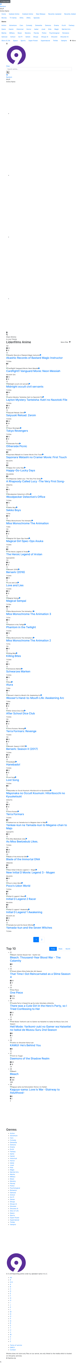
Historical (20, 29)
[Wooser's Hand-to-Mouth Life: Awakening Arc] (41, 695)
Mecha (4, 33)
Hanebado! (13, 764)
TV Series (13, 18)
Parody (36, 33)
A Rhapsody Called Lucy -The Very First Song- (35, 481)
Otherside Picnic (16, 446)
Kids (49, 29)
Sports (23, 40)
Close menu (6, 1)
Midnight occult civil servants (24, 386)
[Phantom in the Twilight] (25, 624)
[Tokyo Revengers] (20, 428)
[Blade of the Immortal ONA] (28, 856)
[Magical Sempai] (19, 598)
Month (68, 949)
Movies (4, 18)
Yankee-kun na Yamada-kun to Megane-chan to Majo (36, 826)
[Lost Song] (15, 777)
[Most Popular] (41, 299)
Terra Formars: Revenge (21, 731)
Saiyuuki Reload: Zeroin (21, 415)
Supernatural (45, 40)
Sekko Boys (13, 510)
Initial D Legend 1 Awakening (24, 912)
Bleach (14, 1074)
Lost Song (12, 780)
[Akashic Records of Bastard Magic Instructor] (40, 355)
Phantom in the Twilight (21, 627)
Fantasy (71, 25)
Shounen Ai (64, 37)
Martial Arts (66, 29)
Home (4, 14)
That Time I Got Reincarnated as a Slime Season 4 (40, 975)
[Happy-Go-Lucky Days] (25, 468)
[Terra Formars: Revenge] (25, 728)
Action (4, 25)
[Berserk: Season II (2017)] (26, 746)
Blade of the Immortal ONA (23, 859)
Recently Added (70, 14)
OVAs (21, 18)
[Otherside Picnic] (20, 443)
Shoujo (35, 37)
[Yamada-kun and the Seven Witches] (34, 925)
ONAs (28, 18)
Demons (48, 25)
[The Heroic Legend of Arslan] (29, 551)
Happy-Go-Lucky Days (20, 470)
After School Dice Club (20, 713)
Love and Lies (14, 585)
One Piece (16, 992)
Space (15, 40)
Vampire (64, 40)
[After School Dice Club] (25, 711)
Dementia (38, 25)
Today (53, 949)
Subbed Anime (14, 14)
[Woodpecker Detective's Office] (31, 494)
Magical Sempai (16, 600)
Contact (13, 1350)
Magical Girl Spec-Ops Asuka (24, 541)
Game (4, 29)
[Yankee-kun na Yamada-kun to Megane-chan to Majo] (46, 822)
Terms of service (16, 1345)
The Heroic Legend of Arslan (24, 554)
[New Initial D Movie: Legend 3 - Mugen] (36, 870)
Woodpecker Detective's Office (25, 496)
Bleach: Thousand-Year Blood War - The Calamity (35, 959)
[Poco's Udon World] (22, 883)
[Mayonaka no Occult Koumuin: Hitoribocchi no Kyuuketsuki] (50, 790)
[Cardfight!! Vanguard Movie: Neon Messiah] (39, 368)
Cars (21, 25)
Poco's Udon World (18, 885)
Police (44, 33)
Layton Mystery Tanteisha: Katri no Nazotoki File (36, 399)
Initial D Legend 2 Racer (21, 899)
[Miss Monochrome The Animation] (32, 520)
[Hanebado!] (16, 762)
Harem (11, 29)
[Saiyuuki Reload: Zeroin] (25, 412)
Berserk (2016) (15, 572)
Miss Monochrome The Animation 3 (28, 614)
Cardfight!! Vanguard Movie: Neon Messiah (33, 371)
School (12, 37)
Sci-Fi (20, 37)
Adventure (13, 25)
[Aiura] (12, 682)
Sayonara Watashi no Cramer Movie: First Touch (36, 457)
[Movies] (41, 175)
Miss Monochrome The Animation (27, 523)
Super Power (33, 40)
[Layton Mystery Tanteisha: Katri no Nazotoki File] (43, 397)
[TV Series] (41, 237)
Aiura (9, 684)
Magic (56, 29)
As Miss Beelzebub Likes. (22, 841)
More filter (64, 342)
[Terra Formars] (18, 811)
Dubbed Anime (27, 14)
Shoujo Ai (44, 37)
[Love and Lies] (18, 582)
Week (60, 949)
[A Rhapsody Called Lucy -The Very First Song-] (42, 479)
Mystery (28, 33)
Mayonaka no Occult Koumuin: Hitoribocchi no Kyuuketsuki (35, 795)
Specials (37, 18)
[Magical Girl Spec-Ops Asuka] (29, 538)
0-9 (11, 1282)
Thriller (55, 40)
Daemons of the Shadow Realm (29, 1058)
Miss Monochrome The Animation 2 (28, 640)
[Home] (41, 113)
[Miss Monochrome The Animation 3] (34, 611)
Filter (8, 66)
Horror (28, 29)
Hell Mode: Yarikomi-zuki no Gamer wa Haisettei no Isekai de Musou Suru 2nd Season (40, 1028)
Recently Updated (54, 14)
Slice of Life (6, 40)
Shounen (54, 37)
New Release (40, 14)
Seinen (27, 37)
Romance (65, 33)
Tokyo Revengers (17, 430)
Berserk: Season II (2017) (22, 749)
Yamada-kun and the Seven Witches (29, 927)
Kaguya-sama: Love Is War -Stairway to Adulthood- (35, 1091)
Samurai (4, 37)
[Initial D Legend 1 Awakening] (29, 909)
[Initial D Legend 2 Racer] (25, 896)
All (11, 1277)
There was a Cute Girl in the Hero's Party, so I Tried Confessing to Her (38, 1007)
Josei (43, 29)
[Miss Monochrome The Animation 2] (34, 638)
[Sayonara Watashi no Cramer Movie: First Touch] (43, 454)
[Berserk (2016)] (19, 569)
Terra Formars (15, 814)
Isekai (36, 29)
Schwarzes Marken (18, 671)
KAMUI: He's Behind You (25, 1045)
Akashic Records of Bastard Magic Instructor (34, 357)
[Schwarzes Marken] (22, 669)
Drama (56, 25)
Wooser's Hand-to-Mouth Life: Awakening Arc (35, 698)
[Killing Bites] (16, 653)
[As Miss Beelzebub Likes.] (26, 839)
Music (20, 33)
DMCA (12, 1347)
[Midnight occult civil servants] (29, 384)
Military (12, 33)
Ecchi (64, 25)
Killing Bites (13, 656)
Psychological (54, 33)
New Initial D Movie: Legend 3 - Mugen (30, 872)
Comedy (29, 25)
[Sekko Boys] (17, 507)
